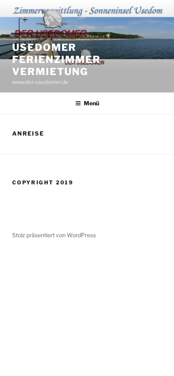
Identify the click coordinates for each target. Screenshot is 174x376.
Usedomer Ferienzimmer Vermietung (56, 59)
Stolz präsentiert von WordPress (54, 235)
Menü (91, 103)
